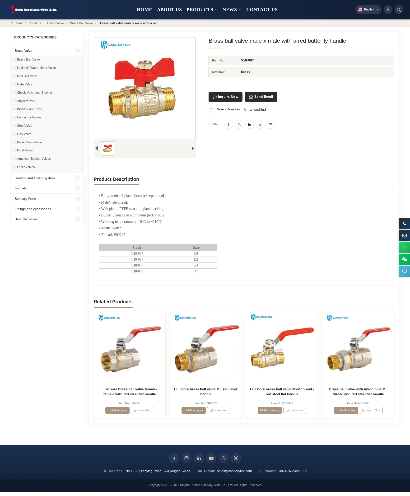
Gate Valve (24, 84)
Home (18, 23)
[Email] (404, 235)
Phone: (270, 471)
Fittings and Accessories (33, 209)
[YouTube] (211, 458)
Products (35, 23)
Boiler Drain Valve (29, 142)
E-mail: (209, 471)
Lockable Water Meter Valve (36, 68)
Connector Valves (29, 117)
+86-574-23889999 (292, 471)
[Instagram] (186, 458)
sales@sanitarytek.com (234, 471)
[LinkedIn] (249, 124)
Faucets (21, 188)
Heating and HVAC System (35, 178)
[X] (239, 124)
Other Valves (26, 167)
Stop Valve (24, 126)
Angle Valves (26, 101)
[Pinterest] (270, 124)
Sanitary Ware (25, 199)
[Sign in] (388, 9)
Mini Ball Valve (27, 76)
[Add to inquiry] (130, 347)
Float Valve (25, 150)
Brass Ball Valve (81, 23)
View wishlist (255, 110)
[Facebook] (228, 124)
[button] (404, 271)
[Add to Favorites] (212, 109)
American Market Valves (34, 159)
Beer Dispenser (26, 219)
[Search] (399, 9)
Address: (116, 471)
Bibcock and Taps (29, 109)
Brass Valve (55, 23)
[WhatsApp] (260, 124)
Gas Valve (24, 134)
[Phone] (404, 223)
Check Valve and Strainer (34, 92)
